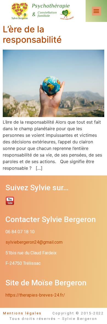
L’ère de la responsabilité (32, 34)
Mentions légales (27, 313)
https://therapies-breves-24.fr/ (35, 295)
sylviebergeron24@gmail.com (34, 242)
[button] (96, 11)
